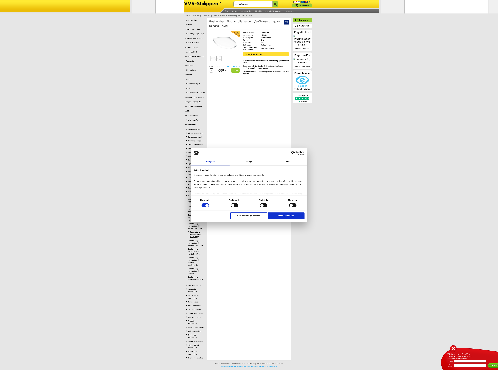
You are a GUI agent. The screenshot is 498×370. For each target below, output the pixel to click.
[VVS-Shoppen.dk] (202, 2)
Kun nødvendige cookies (248, 216)
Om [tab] (287, 161)
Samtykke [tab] (210, 161)
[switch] (234, 205)
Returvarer (254, 366)
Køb (236, 70)
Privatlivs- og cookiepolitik (268, 366)
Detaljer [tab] (249, 161)
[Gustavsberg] (286, 22)
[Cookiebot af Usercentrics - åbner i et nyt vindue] (293, 153)
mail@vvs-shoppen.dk (228, 366)
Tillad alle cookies (286, 216)
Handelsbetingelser (243, 366)
